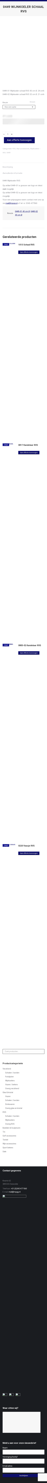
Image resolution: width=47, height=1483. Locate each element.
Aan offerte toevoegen (19, 140)
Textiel (5, 1140)
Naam (5, 1448)
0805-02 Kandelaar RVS (29, 645)
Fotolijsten (9, 1077)
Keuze (5, 102)
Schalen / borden (12, 1073)
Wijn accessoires (22, 149)
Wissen (32, 102)
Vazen (8, 1096)
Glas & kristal (8, 1092)
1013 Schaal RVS (26, 244)
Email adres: (8, 1466)
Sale (4, 1151)
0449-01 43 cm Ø (22, 211)
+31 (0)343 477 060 (19, 1189)
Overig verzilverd (12, 1088)
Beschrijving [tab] (8, 167)
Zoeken (41, 1051)
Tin (4, 1132)
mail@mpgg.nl (11, 203)
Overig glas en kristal (13, 1108)
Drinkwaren (10, 1104)
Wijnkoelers (34, 149)
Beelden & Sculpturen (11, 1128)
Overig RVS (9, 1124)
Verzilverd (7, 1069)
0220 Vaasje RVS (26, 846)
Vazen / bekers (11, 1084)
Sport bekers (8, 1148)
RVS (14, 149)
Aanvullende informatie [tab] (12, 173)
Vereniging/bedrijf (10, 1457)
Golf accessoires (9, 1136)
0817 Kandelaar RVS (28, 445)
